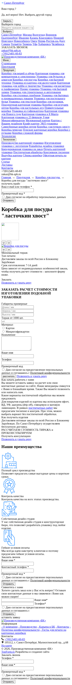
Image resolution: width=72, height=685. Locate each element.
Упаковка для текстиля (22, 101)
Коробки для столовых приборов (21, 95)
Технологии (8, 136)
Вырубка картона (11, 155)
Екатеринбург (9, 37)
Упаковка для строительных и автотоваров (35, 92)
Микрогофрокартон (13, 120)
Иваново (24, 37)
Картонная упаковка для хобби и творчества (35, 84)
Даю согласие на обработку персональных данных (36, 197)
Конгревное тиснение (56, 152)
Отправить (8, 200)
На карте (6, 645)
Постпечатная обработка (28, 152)
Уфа (35, 44)
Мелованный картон (38, 120)
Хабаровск (44, 44)
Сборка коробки (32, 155)
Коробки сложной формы (27, 132)
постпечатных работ (40, 407)
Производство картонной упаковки (22, 142)
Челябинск (58, 44)
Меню (6, 60)
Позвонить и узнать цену (16, 282)
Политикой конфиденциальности (50, 372)
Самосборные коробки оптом (18, 126)
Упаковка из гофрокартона (28, 111)
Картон (10, 328)
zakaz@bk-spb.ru (11, 50)
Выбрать (7, 31)
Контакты (7, 167)
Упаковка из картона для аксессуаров (34, 82)
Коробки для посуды (25, 79)
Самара (5, 44)
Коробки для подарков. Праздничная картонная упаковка (32, 103)
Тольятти (16, 44)
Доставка (6, 164)
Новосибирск (22, 41)
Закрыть (7, 21)
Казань (34, 37)
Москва (27, 34)
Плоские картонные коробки (40, 129)
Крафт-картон (31, 123)
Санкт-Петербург (14, 2)
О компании (8, 63)
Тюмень (27, 44)
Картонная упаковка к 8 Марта (40, 114)
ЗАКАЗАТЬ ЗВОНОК (14, 47)
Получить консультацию (16, 436)
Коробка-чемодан (11, 129)
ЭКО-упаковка (49, 123)
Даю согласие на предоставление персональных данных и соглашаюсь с (35, 371)
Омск (34, 41)
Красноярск (46, 37)
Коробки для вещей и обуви (18, 73)
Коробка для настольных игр (26, 107)
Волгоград (39, 34)
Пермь (41, 41)
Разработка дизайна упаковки (46, 146)
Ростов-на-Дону (55, 41)
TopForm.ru (8, 651)
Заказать (6, 279)
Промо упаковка (29, 89)
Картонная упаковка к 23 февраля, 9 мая (25, 117)
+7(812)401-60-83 (11, 53)
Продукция (8, 66)
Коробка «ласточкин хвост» (53, 126)
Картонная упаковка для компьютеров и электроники (32, 75)
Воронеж (51, 34)
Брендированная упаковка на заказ (22, 149)
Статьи (5, 161)
